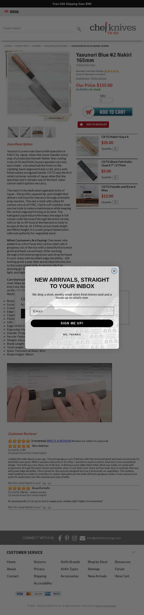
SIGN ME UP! (72, 323)
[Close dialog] (114, 271)
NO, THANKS (72, 334)
